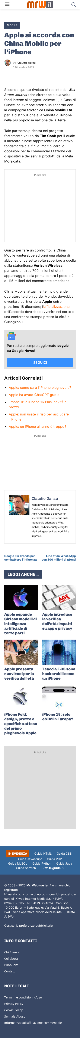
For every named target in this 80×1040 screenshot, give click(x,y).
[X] (8, 75)
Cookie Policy (13, 1010)
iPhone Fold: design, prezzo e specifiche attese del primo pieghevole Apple (20, 723)
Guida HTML (43, 853)
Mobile (12, 25)
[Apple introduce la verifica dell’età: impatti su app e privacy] (59, 597)
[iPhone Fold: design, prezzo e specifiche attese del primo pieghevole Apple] (21, 697)
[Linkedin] (18, 75)
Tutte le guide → (52, 868)
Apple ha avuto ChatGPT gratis (34, 395)
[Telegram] (38, 75)
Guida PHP (54, 859)
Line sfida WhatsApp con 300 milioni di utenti (59, 557)
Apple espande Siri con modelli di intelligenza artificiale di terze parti (20, 623)
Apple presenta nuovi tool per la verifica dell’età (19, 674)
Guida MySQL (17, 863)
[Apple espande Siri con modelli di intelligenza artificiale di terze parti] (21, 597)
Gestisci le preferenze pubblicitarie (28, 925)
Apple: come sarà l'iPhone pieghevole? (40, 387)
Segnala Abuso (14, 1016)
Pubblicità (11, 965)
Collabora (11, 959)
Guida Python (41, 863)
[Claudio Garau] (8, 63)
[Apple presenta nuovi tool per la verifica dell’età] (21, 652)
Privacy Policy (13, 1004)
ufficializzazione (56, 306)
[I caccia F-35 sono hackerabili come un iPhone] (59, 652)
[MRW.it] (40, 4)
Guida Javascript (30, 859)
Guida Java (64, 863)
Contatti (10, 971)
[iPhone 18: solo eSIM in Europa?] (59, 697)
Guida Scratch (26, 868)
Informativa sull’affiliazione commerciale (33, 1023)
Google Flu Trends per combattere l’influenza (20, 557)
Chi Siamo (11, 952)
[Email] (48, 75)
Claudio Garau (26, 62)
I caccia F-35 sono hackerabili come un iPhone (58, 674)
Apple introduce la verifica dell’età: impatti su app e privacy (57, 621)
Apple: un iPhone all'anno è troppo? (37, 426)
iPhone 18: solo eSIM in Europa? (57, 716)
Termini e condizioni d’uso (23, 997)
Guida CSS (64, 853)
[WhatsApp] (28, 75)
